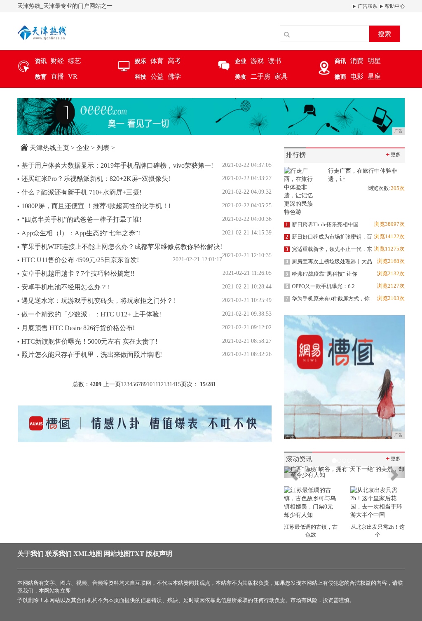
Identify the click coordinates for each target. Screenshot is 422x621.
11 (155, 384)
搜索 (384, 33)
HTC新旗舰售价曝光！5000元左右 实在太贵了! (87, 341)
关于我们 (30, 553)
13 (166, 384)
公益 (157, 76)
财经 (57, 60)
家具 (281, 76)
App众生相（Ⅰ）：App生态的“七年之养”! (78, 233)
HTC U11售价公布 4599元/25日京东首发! (78, 259)
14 (172, 384)
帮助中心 (394, 6)
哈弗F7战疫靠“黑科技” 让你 (321, 274)
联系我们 (58, 553)
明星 (374, 60)
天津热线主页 (49, 147)
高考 (174, 60)
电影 (356, 76)
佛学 (174, 76)
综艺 (74, 60)
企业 (82, 147)
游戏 (257, 60)
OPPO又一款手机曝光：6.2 (320, 286)
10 (149, 384)
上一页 (112, 384)
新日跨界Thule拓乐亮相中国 (322, 224)
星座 (374, 76)
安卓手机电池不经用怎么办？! (63, 287)
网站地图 (117, 553)
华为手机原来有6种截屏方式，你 (328, 298)
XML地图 (87, 553)
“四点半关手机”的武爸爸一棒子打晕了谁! (79, 219)
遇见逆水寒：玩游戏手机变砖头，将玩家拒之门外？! (96, 300)
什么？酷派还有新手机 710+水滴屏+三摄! (79, 192)
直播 (57, 76)
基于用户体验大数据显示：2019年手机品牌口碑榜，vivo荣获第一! (115, 165)
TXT (137, 553)
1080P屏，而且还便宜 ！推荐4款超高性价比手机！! (94, 205)
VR (72, 76)
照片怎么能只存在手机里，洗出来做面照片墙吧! (89, 354)
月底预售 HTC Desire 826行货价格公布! (76, 327)
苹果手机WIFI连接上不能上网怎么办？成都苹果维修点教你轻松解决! (119, 246)
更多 (393, 154)
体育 (157, 60)
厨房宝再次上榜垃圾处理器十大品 (329, 261)
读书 (274, 60)
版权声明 (159, 553)
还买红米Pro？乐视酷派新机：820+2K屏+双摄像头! (93, 178)
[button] (293, 472)
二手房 (260, 76)
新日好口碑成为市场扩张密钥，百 (329, 237)
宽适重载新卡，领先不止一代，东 (329, 249)
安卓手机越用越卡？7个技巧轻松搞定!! (75, 273)
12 (161, 384)
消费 (356, 60)
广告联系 (366, 6)
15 (178, 384)
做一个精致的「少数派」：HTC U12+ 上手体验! (89, 314)
